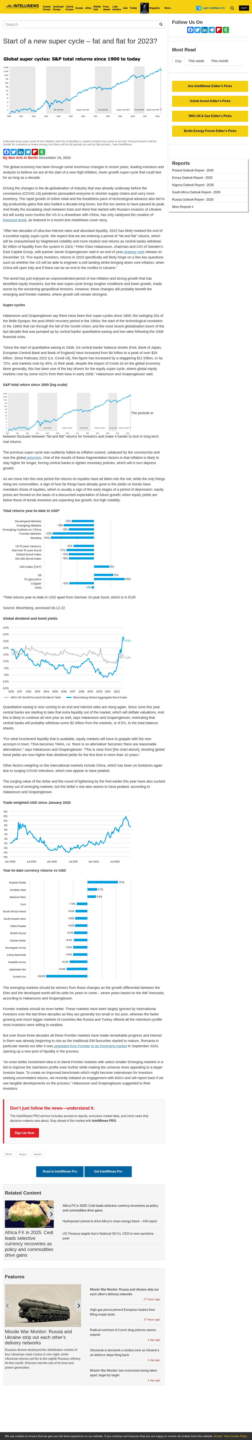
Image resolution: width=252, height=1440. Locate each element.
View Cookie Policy (235, 1436)
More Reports (182, 206)
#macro (22, 1154)
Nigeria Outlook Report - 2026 (193, 185)
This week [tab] (196, 61)
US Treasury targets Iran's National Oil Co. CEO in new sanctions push (108, 1236)
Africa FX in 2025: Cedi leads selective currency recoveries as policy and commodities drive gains (29, 1244)
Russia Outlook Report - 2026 (192, 199)
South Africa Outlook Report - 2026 (196, 192)
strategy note (133, 252)
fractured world (14, 220)
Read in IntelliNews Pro (60, 1171)
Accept (218, 1436)
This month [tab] (219, 61)
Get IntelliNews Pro (108, 1171)
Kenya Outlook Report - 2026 (192, 177)
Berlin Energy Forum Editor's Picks (210, 131)
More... (168, 8)
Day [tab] (178, 61)
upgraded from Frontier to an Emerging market (90, 1046)
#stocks (38, 1154)
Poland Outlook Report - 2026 (193, 170)
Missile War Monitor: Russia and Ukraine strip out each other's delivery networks (38, 1337)
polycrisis (33, 458)
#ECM (8, 1154)
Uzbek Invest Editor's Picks (210, 101)
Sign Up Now (24, 1132)
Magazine (154, 8)
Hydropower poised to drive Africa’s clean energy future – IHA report (110, 1221)
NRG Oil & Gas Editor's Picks (210, 116)
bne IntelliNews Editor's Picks (210, 86)
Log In (244, 7)
